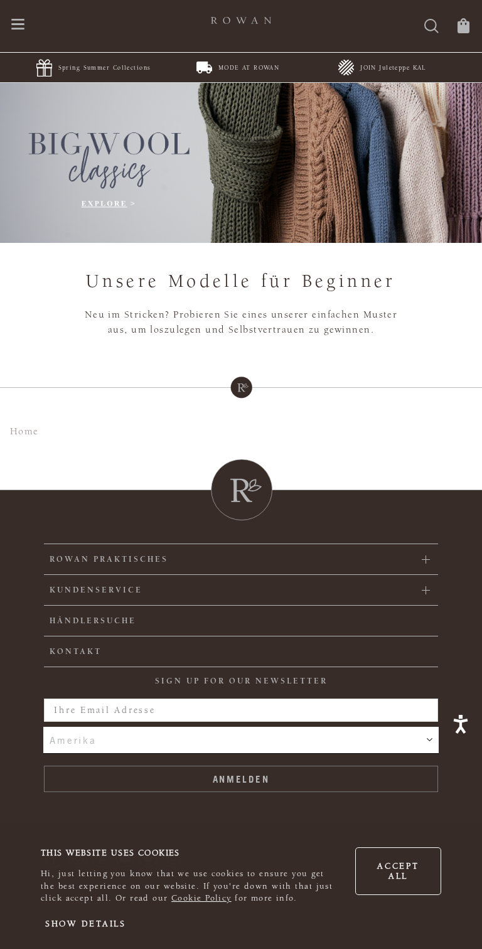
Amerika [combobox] (73, 740)
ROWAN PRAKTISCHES (109, 559)
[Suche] (431, 27)
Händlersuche (93, 620)
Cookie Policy (201, 898)
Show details (85, 924)
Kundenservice (96, 590)
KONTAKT (76, 651)
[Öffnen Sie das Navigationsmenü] (18, 25)
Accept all (398, 871)
